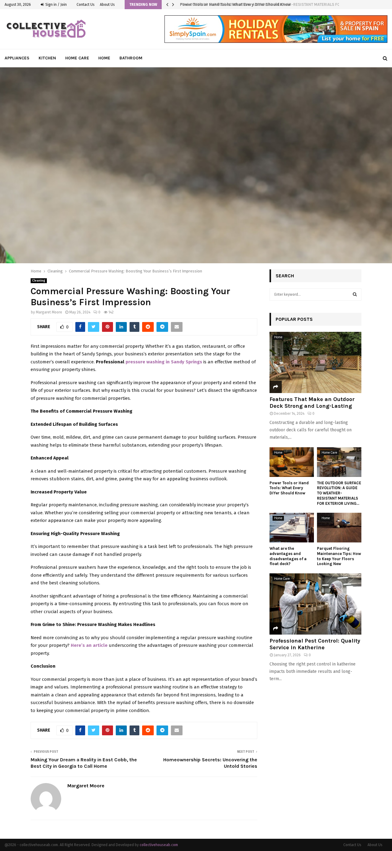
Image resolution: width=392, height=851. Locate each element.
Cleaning (38, 281)
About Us (107, 4)
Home (104, 58)
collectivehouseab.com (159, 845)
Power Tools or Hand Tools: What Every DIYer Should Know (289, 488)
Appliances (17, 58)
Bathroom (130, 58)
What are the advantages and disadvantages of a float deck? (288, 556)
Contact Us (86, 4)
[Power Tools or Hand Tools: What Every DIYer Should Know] (292, 462)
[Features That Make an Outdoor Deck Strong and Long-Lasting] (315, 362)
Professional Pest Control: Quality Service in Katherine (315, 644)
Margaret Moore (49, 312)
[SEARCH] (354, 294)
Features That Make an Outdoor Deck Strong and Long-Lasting (312, 402)
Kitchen (47, 58)
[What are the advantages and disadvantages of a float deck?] (292, 527)
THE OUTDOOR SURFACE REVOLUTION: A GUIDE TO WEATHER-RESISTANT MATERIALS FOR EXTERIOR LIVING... (339, 493)
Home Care (77, 58)
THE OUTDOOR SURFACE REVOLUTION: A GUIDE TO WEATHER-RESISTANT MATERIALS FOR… (260, 4)
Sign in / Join (55, 4)
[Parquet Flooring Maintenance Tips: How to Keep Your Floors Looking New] (339, 527)
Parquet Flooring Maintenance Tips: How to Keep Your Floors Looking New (339, 556)
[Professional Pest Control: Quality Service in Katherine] (315, 604)
